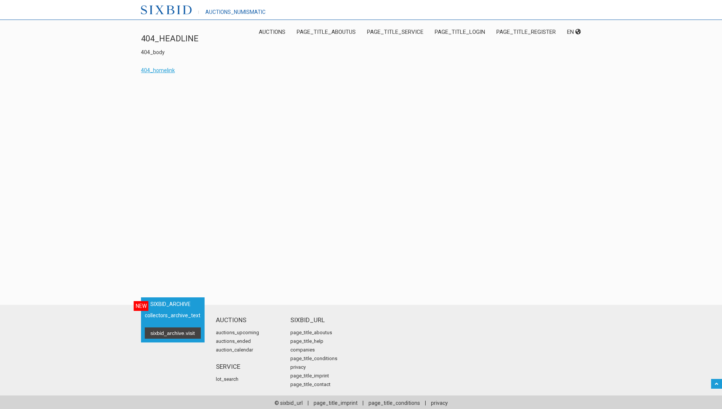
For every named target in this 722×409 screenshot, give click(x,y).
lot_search (227, 379)
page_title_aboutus (326, 32)
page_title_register (526, 32)
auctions (272, 32)
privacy (298, 367)
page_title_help (306, 341)
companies (302, 350)
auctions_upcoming (237, 332)
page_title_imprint (309, 376)
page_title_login (460, 32)
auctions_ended (233, 341)
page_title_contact (310, 384)
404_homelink (158, 70)
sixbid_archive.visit (172, 333)
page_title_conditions (313, 358)
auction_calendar (234, 350)
